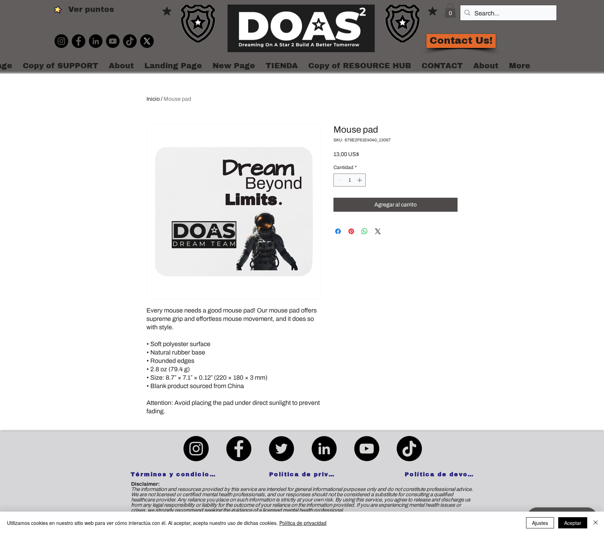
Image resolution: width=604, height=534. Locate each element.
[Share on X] (378, 231)
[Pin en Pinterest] (351, 231)
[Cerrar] (595, 522)
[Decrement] (339, 180)
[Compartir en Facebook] (338, 231)
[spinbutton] (349, 180)
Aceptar (572, 522)
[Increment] (360, 180)
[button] (450, 10)
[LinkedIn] (95, 41)
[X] (147, 41)
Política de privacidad (302, 522)
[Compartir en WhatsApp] (364, 231)
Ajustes (540, 522)
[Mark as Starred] (167, 11)
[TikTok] (130, 41)
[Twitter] (281, 448)
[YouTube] (113, 41)
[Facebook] (78, 41)
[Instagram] (61, 41)
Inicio (153, 99)
